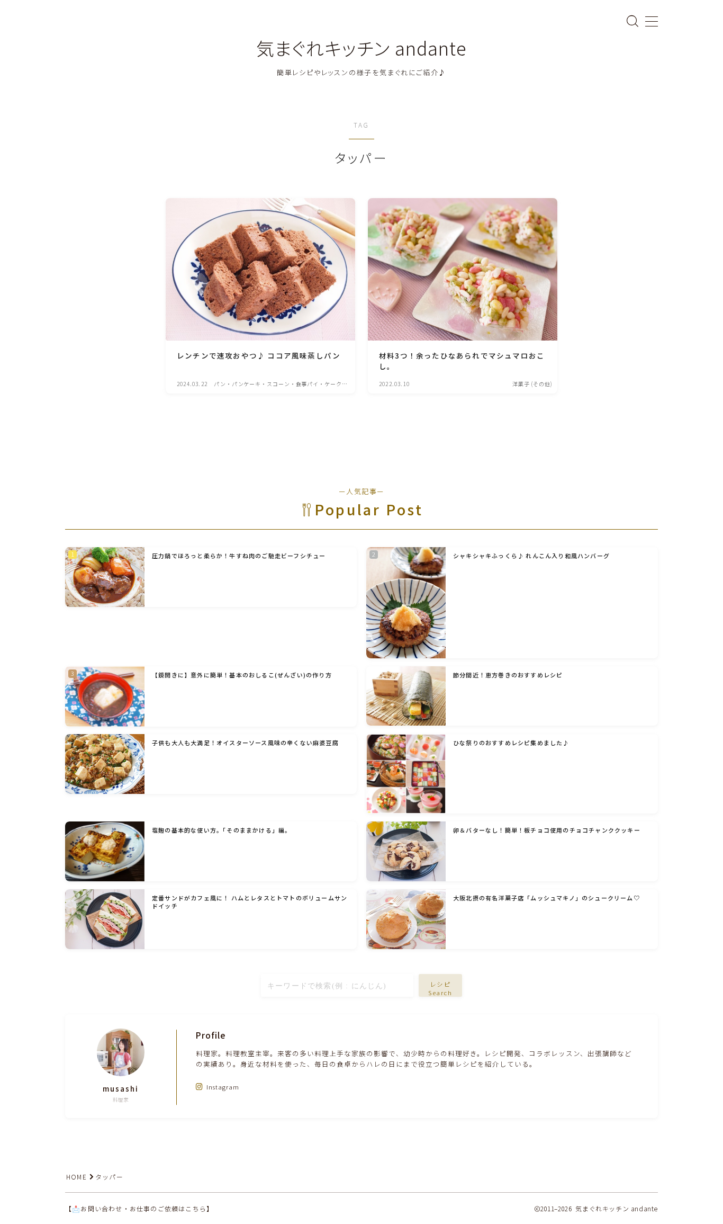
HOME (76, 1176)
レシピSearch (441, 988)
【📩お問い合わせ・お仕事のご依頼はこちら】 (139, 1208)
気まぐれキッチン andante (361, 48)
